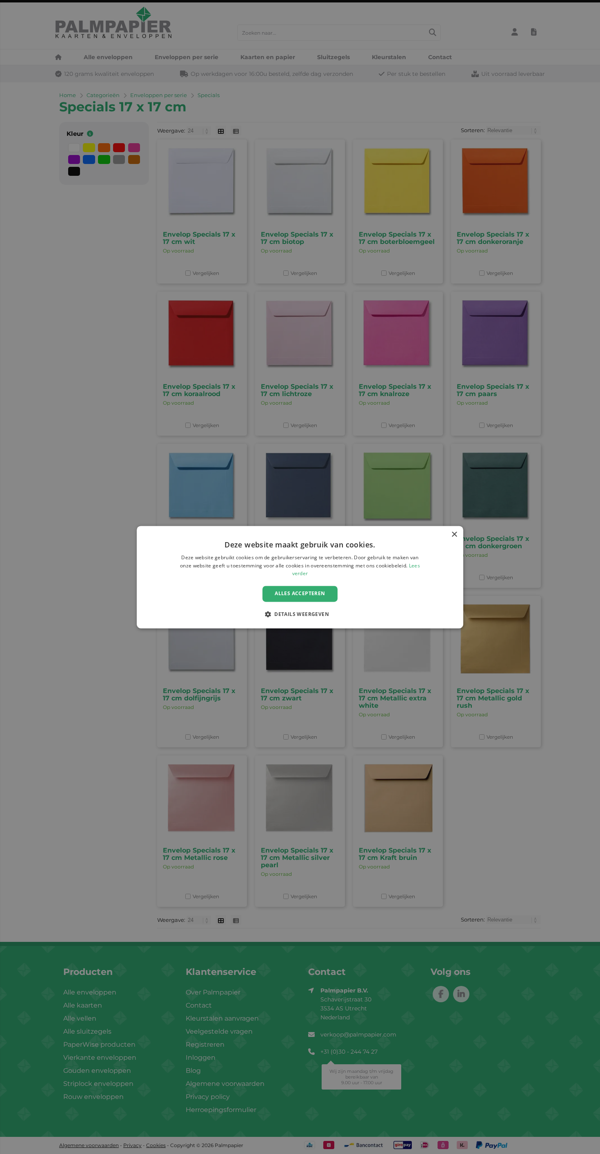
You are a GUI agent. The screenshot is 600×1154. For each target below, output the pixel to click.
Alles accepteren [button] (300, 593)
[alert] (300, 577)
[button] (300, 614)
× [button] (454, 535)
